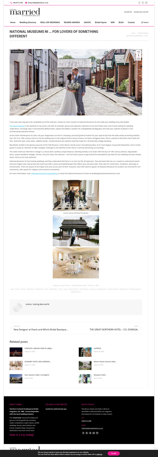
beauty (23, 289)
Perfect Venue (84, 289)
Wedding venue (75, 291)
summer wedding (113, 289)
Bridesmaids (53, 289)
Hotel (60, 289)
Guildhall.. (98, 348)
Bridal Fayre (39, 289)
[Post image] (16, 352)
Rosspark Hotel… (100, 375)
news (65, 289)
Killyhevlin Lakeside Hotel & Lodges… (39, 348)
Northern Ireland (73, 289)
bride (46, 289)
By (79, 285)
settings (99, 454)
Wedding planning (135, 289)
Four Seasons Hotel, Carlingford (37, 375)
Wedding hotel (124, 289)
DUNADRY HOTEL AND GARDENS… (38, 361)
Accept (113, 453)
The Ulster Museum (17, 126)
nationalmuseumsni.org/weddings (44, 173)
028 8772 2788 (86, 421)
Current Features (17, 52)
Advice (17, 289)
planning (92, 289)
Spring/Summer (101, 289)
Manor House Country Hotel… (105, 361)
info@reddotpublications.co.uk (38, 3)
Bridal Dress (30, 289)
